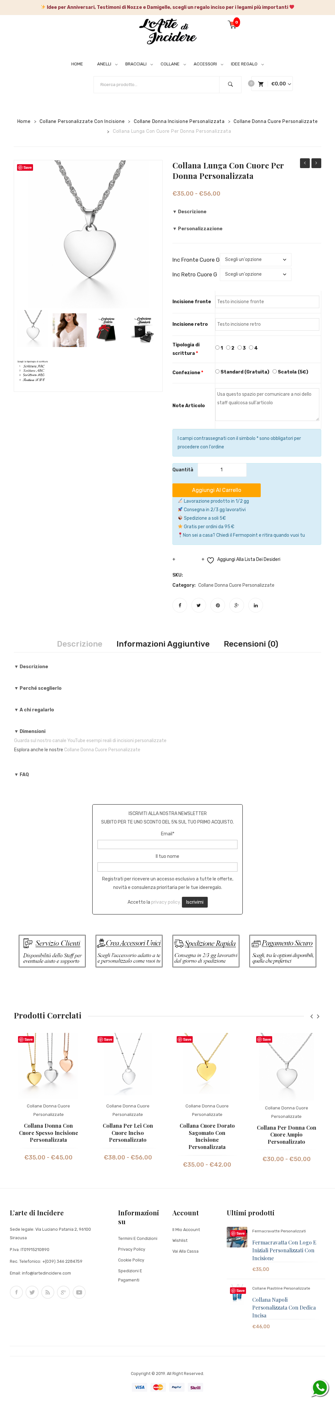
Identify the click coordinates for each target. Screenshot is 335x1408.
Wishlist (179, 1240)
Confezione (187, 372)
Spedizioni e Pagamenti (130, 1275)
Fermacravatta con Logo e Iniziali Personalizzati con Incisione (284, 1250)
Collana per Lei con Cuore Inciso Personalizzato (128, 1132)
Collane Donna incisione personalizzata (179, 121)
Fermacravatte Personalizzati (279, 1231)
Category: (184, 585)
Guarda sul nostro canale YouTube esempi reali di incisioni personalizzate (90, 740)
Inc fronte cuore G (196, 259)
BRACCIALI (136, 63)
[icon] (16, 1292)
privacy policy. (166, 902)
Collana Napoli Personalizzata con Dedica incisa (284, 1307)
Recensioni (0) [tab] (251, 644)
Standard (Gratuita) (244, 372)
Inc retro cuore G (194, 274)
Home (24, 121)
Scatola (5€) (292, 372)
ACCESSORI (205, 63)
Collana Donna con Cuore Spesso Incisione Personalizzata (48, 1132)
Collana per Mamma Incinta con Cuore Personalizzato (305, 164)
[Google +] (236, 605)
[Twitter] (198, 605)
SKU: (177, 575)
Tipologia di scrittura (186, 349)
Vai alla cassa (185, 1251)
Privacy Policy (131, 1249)
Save (29, 1039)
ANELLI (104, 63)
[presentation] (311, 1016)
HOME (77, 63)
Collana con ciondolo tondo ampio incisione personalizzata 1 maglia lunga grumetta (316, 164)
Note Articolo (188, 405)
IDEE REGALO (244, 63)
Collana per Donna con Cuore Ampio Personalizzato (286, 1134)
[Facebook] (179, 605)
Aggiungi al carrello (216, 490)
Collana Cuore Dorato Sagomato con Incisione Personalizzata (207, 1136)
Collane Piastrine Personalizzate (281, 1288)
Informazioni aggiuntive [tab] (163, 644)
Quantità (182, 470)
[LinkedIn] (255, 605)
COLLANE (170, 63)
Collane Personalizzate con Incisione (82, 121)
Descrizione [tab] (79, 644)
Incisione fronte (191, 301)
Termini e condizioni (137, 1238)
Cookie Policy (131, 1260)
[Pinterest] (217, 605)
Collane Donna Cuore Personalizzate (276, 121)
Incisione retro (190, 324)
